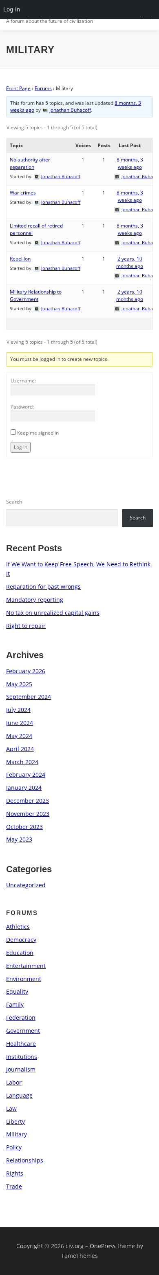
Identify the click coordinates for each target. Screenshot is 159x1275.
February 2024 (25, 774)
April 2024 (20, 749)
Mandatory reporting (34, 599)
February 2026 (25, 671)
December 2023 (27, 800)
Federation (20, 1017)
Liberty (15, 1121)
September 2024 (28, 696)
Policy (14, 1147)
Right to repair (26, 626)
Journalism (20, 1069)
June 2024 (19, 723)
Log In (20, 447)
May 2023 (19, 839)
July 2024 (18, 710)
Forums (43, 88)
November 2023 (27, 814)
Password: (22, 406)
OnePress (103, 1246)
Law (11, 1108)
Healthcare (21, 1043)
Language (19, 1095)
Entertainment (26, 966)
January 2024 (24, 787)
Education (19, 953)
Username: (23, 380)
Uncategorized (26, 885)
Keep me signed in (38, 432)
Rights (14, 1173)
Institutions (21, 1057)
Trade (14, 1186)
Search (14, 501)
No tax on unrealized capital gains (52, 613)
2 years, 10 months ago (129, 262)
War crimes (23, 192)
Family (15, 1004)
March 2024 (22, 762)
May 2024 (19, 736)
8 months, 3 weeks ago (130, 163)
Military (16, 1134)
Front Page (18, 88)
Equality (17, 991)
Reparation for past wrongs (43, 586)
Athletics (18, 926)
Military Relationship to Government (36, 295)
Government (23, 1030)
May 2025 (19, 684)
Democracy (21, 940)
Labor (14, 1082)
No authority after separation (30, 163)
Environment (23, 979)
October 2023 (24, 827)
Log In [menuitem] (11, 9)
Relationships (24, 1160)
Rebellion (20, 258)
